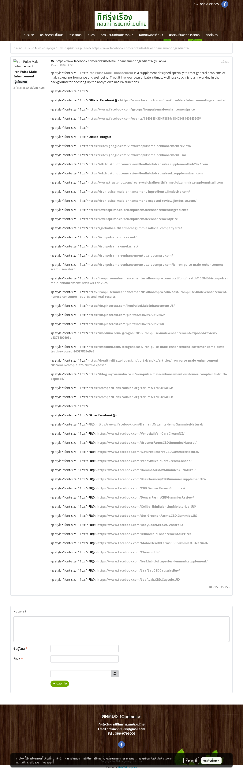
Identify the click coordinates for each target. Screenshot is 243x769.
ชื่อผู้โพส (20, 649)
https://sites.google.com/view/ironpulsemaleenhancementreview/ (139, 146)
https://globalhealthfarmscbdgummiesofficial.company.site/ (135, 228)
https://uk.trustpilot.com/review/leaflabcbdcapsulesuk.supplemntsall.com (145, 173)
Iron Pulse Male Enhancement (110, 73)
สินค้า (91, 35)
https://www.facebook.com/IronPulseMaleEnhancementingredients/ (140, 48)
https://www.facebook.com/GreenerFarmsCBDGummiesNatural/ (147, 443)
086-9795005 (209, 4)
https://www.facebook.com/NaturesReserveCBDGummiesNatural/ (148, 452)
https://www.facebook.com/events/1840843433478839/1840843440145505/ (144, 118)
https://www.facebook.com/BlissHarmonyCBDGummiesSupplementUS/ (151, 479)
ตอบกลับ (61, 684)
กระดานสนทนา (23, 48)
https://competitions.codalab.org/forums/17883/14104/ (130, 388)
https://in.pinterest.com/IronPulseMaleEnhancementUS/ (131, 306)
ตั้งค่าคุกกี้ (191, 760)
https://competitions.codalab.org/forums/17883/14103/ (130, 397)
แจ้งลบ (225, 62)
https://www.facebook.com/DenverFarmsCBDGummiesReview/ (145, 497)
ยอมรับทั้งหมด (211, 760)
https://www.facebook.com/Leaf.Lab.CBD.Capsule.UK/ (138, 579)
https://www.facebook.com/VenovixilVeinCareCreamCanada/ (144, 461)
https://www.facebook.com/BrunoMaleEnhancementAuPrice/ (144, 534)
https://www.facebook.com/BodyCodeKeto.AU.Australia (140, 525)
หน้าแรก (29, 35)
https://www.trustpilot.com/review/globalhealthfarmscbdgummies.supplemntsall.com (155, 182)
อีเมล (18, 659)
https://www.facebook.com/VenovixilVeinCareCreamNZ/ (141, 433)
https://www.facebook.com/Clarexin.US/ (128, 552)
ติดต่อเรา (212, 35)
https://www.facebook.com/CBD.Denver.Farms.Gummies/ (141, 488)
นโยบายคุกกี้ (47, 762)
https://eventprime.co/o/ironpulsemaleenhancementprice (133, 219)
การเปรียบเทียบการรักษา (117, 35)
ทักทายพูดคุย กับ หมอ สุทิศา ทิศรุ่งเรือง (63, 48)
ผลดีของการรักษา (151, 35)
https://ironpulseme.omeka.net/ (113, 246)
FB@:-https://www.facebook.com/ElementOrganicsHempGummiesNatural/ (146, 424)
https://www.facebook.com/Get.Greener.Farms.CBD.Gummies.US (147, 516)
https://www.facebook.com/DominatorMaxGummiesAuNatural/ (146, 470)
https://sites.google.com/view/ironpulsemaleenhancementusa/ (137, 155)
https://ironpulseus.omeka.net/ (112, 237)
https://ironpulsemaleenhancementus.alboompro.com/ (130, 255)
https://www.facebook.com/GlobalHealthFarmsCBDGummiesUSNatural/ (152, 543)
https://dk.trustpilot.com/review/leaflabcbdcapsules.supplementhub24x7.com (148, 164)
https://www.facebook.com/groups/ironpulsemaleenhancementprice (141, 109)
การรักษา (75, 35)
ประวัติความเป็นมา (51, 35)
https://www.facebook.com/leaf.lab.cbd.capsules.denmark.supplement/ (152, 561)
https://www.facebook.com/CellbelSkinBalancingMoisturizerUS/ (146, 506)
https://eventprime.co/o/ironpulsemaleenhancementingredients (138, 210)
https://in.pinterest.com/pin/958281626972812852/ (126, 315)
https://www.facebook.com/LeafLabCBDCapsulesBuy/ (138, 570)
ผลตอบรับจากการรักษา (184, 35)
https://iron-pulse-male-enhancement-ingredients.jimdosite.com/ (139, 191)
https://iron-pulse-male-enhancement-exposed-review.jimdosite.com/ (142, 201)
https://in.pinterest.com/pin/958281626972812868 (126, 324)
